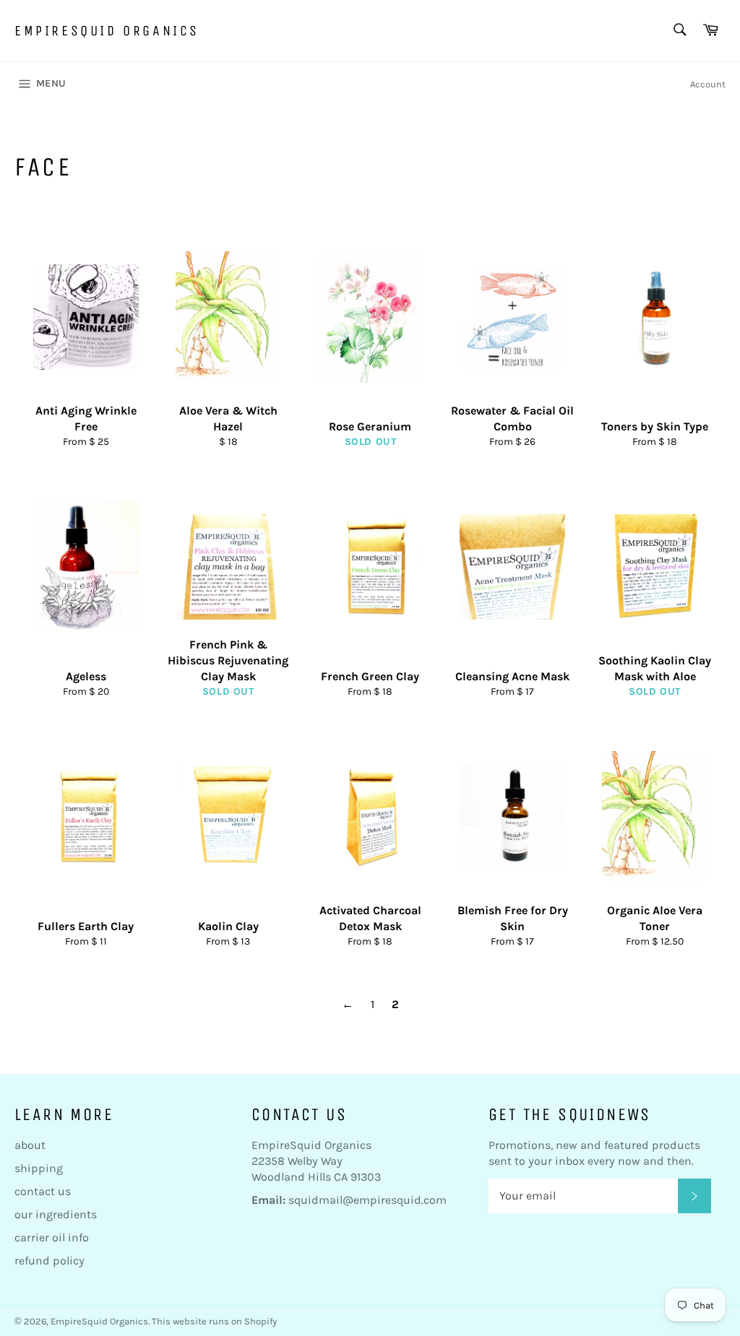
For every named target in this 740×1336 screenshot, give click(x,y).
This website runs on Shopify (214, 1321)
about (30, 1145)
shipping (38, 1168)
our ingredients (55, 1214)
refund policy (49, 1260)
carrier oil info (51, 1237)
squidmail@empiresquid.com (367, 1200)
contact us (42, 1191)
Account (708, 84)
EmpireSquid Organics (106, 30)
